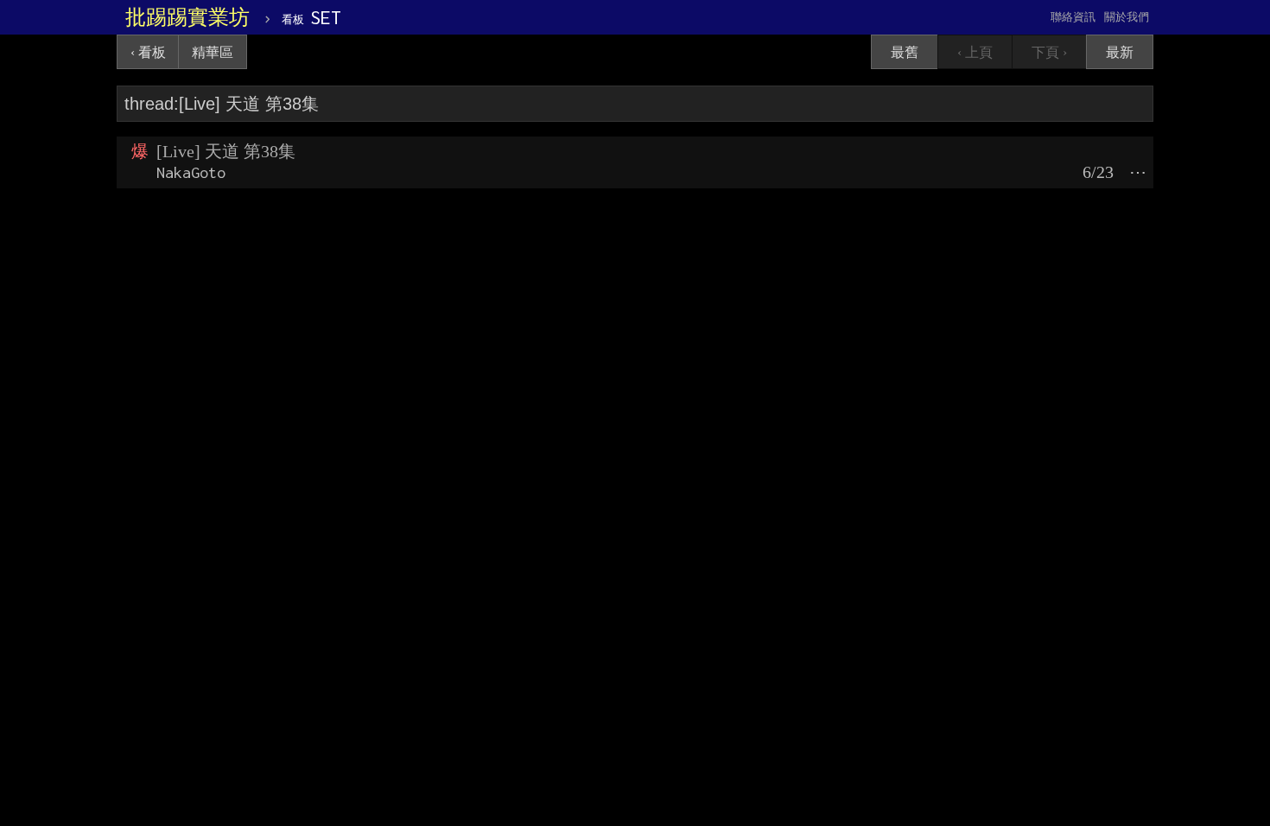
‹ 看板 (148, 52)
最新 (1119, 52)
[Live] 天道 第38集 (225, 151)
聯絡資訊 (1073, 16)
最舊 (904, 52)
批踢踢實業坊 (187, 17)
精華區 (212, 52)
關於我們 (1126, 16)
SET (311, 17)
